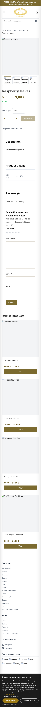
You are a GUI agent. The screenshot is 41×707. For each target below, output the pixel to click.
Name (9, 274)
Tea (15, 30)
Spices (4, 600)
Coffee (4, 581)
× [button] (38, 676)
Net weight (6, 111)
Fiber (4, 584)
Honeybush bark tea (12, 477)
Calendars (5, 575)
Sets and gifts (7, 597)
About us (5, 627)
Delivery (5, 624)
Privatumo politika (8, 694)
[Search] (36, 21)
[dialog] (20, 690)
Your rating (10, 228)
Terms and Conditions (10, 633)
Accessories (6, 569)
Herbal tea (22, 30)
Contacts (5, 630)
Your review (11, 239)
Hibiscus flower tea (11, 418)
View (20, 372)
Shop (9, 30)
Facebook (8, 648)
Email (8, 287)
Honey (4, 587)
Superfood (5, 603)
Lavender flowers (11, 360)
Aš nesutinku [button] (29, 701)
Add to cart (28, 118)
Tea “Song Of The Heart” (13, 535)
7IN (3, 30)
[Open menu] (4, 12)
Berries (4, 572)
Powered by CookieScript (10, 704)
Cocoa (4, 578)
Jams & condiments (9, 590)
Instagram (8, 645)
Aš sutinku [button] (10, 701)
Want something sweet (10, 609)
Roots (4, 594)
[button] (20, 696)
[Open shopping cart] (36, 12)
